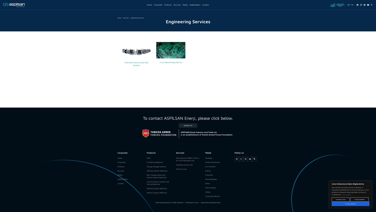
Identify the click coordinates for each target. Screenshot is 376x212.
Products (121, 167)
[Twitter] (371, 5)
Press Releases (211, 179)
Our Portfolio (210, 167)
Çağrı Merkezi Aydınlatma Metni (210, 202)
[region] (350, 194)
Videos (208, 192)
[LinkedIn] (364, 5)
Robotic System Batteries (157, 193)
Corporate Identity (212, 196)
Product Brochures (212, 162)
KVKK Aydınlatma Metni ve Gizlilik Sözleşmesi (169, 202)
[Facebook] (357, 5)
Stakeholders (123, 179)
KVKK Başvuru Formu (192, 202)
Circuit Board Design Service (171, 62)
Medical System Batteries (157, 188)
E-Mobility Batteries (155, 162)
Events (208, 171)
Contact (121, 183)
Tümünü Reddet (359, 199)
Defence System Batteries (157, 171)
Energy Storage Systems (156, 167)
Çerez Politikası (346, 194)
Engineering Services (184, 165)
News (207, 183)
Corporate (121, 162)
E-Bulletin (209, 175)
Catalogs (208, 158)
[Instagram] (361, 5)
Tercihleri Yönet (341, 199)
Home (120, 158)
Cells (149, 158)
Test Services (181, 169)
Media (120, 175)
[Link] (14, 5)
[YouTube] (368, 5)
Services (121, 171)
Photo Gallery (210, 188)
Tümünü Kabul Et (350, 204)
